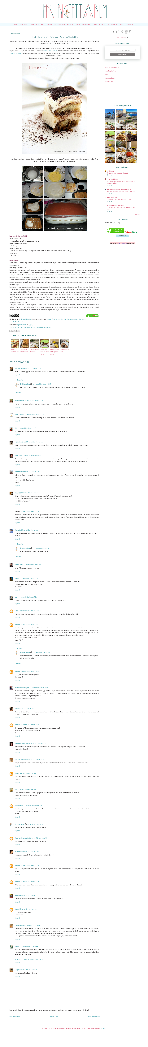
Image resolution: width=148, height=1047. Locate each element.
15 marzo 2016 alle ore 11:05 (30, 852)
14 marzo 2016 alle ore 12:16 (35, 442)
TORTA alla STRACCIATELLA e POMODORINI (119, 199)
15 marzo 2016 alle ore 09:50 (36, 824)
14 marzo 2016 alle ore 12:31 (31, 472)
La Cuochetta (19, 805)
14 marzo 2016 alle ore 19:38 (39, 687)
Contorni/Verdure (59, 24)
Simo (16, 789)
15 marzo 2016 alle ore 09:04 (33, 805)
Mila (16, 428)
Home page (54, 1016)
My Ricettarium (22, 325)
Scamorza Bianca (20, 414)
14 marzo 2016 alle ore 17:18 (29, 578)
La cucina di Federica (113, 179)
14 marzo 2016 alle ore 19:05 (42, 652)
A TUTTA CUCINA (112, 197)
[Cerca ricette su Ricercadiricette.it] (115, 233)
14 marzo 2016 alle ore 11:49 (27, 428)
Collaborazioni (109, 82)
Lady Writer (18, 472)
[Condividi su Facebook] (17, 331)
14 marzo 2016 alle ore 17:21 (28, 597)
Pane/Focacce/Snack (99, 24)
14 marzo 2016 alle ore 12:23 (32, 455)
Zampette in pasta (20, 925)
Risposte (20, 380)
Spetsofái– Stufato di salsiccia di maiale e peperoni (121, 191)
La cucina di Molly (20, 759)
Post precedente (94, 1016)
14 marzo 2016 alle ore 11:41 (35, 414)
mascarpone (36, 327)
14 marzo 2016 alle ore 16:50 (33, 565)
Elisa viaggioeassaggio (22, 838)
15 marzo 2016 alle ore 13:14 (30, 865)
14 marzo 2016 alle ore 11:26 (34, 400)
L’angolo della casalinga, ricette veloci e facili (29, 959)
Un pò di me (23, 24)
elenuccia (18, 530)
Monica (17, 946)
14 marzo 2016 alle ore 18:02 (30, 624)
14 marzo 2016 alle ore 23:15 (28, 773)
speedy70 (18, 895)
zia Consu (18, 493)
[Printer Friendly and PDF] (92, 316)
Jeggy (16, 597)
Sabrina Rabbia (19, 611)
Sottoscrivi (122, 54)
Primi (42, 24)
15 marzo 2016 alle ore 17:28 (28, 909)
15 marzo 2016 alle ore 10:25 (38, 838)
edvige (17, 970)
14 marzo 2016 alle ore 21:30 (35, 759)
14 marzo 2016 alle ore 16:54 (42, 548)
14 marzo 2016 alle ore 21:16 (30, 725)
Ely (16, 708)
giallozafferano (16, 53)
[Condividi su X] (15, 331)
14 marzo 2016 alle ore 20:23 (26, 708)
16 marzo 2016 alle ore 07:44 (29, 946)
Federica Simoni (19, 400)
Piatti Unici (70, 24)
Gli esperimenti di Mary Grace (115, 205)
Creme (106, 74)
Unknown (17, 624)
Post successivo (14, 1016)
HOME (15, 24)
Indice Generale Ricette (112, 67)
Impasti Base (86, 24)
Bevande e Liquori (110, 78)
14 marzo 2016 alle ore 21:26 (37, 743)
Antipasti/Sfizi (34, 24)
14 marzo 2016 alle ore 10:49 (32, 368)
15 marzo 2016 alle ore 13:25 (30, 881)
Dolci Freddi (28, 327)
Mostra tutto (137, 214)
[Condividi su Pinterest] (19, 331)
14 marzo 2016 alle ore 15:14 (30, 511)
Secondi (49, 24)
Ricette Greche (112, 24)
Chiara (17, 773)
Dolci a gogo (19, 368)
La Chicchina (110, 171)
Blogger (103, 1028)
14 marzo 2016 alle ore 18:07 (30, 671)
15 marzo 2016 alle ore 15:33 (30, 895)
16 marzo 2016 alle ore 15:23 (28, 970)
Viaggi (121, 24)
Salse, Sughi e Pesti (110, 71)
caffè (18, 327)
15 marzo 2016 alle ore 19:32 (36, 925)
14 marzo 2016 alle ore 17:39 (33, 611)
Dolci (78, 24)
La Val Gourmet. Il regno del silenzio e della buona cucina (121, 208)
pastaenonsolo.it (20, 442)
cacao (14, 327)
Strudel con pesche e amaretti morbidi (117, 173)
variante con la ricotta (50, 51)
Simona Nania (19, 565)
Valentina (18, 852)
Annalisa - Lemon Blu (21, 743)
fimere (17, 909)
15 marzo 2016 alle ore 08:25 (28, 789)
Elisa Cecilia (18, 455)
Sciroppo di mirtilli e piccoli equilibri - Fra (119, 189)
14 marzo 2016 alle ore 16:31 (30, 530)
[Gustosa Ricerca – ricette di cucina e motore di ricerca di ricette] (131, 233)
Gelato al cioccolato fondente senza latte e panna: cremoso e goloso (121, 182)
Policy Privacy (130, 24)
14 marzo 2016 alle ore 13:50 (30, 493)
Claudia (17, 578)
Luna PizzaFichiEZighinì (22, 687)
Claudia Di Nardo (26, 319)
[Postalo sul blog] (12, 331)
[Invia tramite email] (10, 331)
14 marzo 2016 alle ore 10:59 (42, 384)
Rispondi (17, 375)
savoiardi (43, 327)
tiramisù (48, 327)
